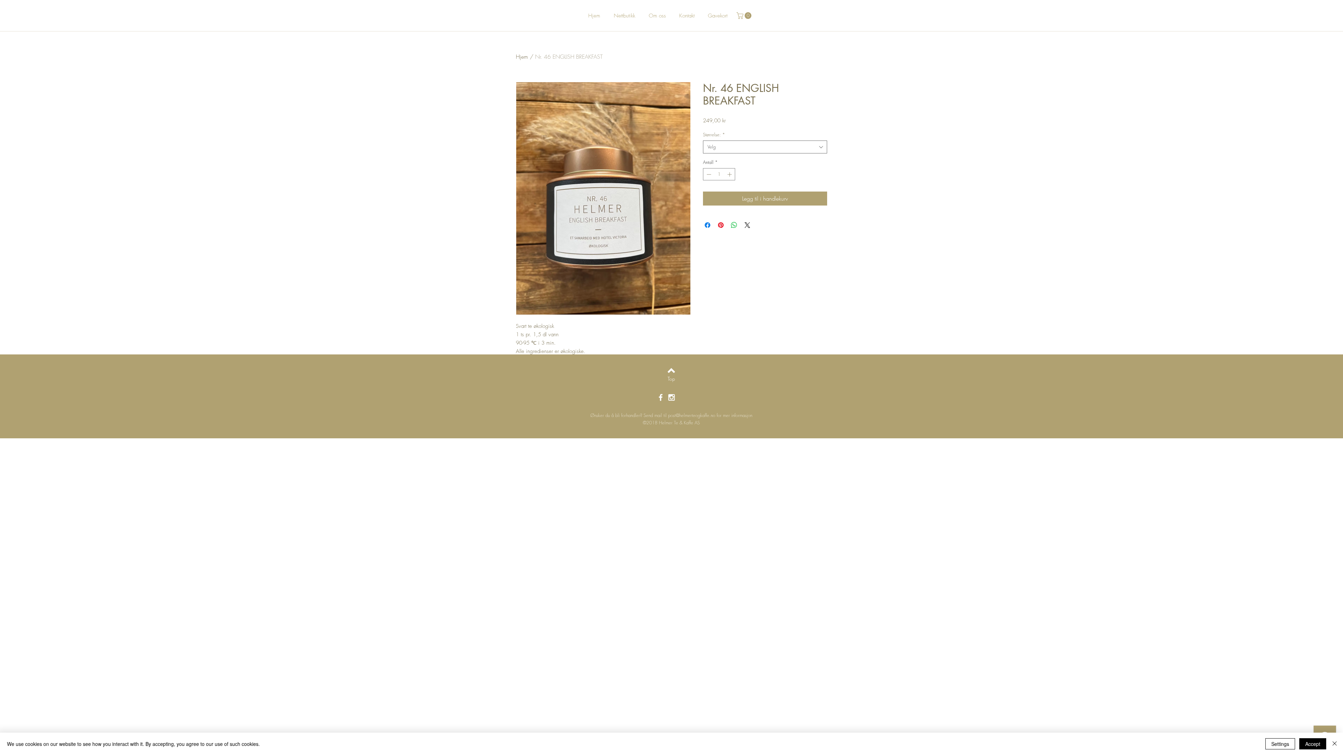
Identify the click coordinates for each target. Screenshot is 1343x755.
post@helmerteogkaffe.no (691, 415)
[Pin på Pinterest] (721, 225)
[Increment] (730, 174)
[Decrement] (708, 174)
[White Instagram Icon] (671, 397)
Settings (1280, 743)
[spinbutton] (719, 174)
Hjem (522, 56)
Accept (1312, 743)
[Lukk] (1334, 743)
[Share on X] (747, 225)
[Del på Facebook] (707, 225)
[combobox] (765, 147)
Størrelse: (714, 134)
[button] (745, 15)
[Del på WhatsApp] (734, 225)
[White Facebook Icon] (660, 397)
